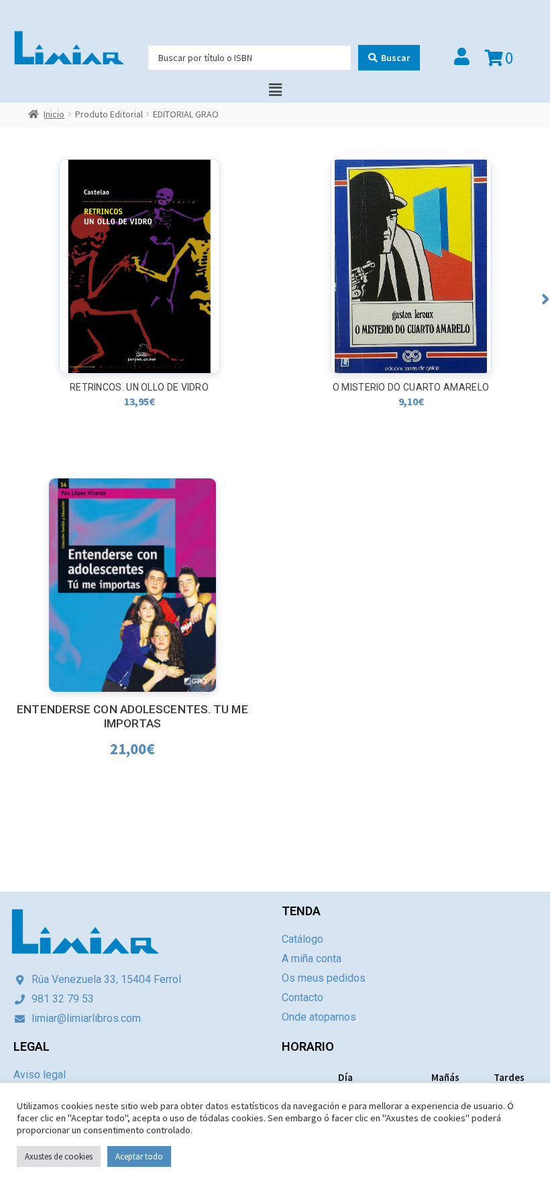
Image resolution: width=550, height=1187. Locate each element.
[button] (545, 299)
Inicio (54, 114)
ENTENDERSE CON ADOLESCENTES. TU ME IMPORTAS (132, 716)
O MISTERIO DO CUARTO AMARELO (411, 387)
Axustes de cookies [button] (59, 1156)
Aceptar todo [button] (139, 1156)
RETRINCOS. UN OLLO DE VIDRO (139, 387)
